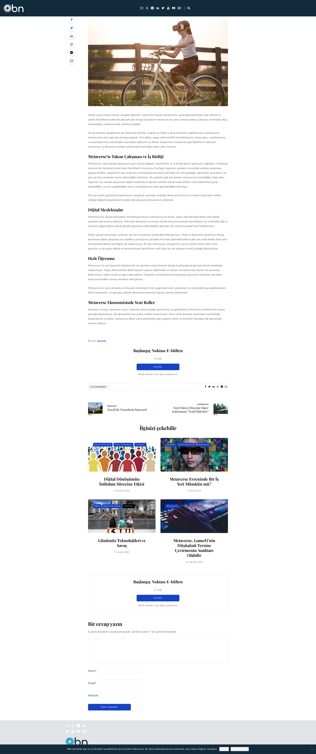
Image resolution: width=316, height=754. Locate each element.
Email (92, 683)
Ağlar (97, 506)
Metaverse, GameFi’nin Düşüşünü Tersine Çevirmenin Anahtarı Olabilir (194, 548)
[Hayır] (312, 749)
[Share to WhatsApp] (71, 44)
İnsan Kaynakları (123, 444)
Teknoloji (128, 506)
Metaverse (204, 444)
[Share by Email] (71, 61)
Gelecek (171, 444)
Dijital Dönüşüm (102, 444)
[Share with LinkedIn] (71, 36)
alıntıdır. (102, 341)
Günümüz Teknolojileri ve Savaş (122, 543)
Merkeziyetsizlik (186, 444)
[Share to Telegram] (71, 52)
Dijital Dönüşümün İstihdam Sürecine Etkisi (121, 481)
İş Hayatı (140, 444)
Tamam (224, 749)
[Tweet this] (71, 28)
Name (92, 671)
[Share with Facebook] (71, 19)
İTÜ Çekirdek (98, 387)
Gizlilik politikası (240, 749)
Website (93, 695)
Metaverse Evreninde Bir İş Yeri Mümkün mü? (194, 481)
